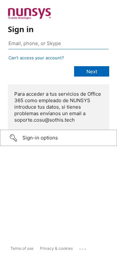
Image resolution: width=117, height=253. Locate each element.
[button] (58, 138)
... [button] (83, 247)
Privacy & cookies (56, 248)
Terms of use (21, 248)
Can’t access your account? (36, 57)
